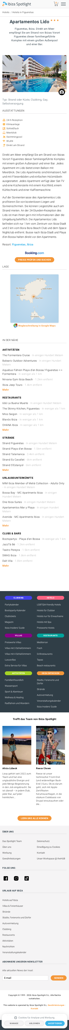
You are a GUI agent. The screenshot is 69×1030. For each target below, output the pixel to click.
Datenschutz (43, 841)
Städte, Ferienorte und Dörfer (48, 682)
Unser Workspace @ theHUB (51, 858)
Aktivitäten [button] (18, 673)
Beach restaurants (46, 665)
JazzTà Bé (18, 544)
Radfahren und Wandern (17, 703)
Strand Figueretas (29, 443)
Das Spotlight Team (12, 841)
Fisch (39, 648)
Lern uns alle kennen (34, 818)
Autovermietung (45, 695)
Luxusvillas (10, 659)
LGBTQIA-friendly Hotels (49, 604)
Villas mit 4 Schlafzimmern (18, 654)
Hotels (5, 12)
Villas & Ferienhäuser (12, 906)
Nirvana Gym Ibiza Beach (27, 379)
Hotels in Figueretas (23, 12)
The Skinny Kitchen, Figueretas (33, 408)
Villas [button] (18, 635)
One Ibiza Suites (28, 502)
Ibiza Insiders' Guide (15, 628)
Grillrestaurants (44, 654)
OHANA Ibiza (23, 425)
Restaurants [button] (50, 635)
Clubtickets (10, 616)
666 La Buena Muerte (31, 403)
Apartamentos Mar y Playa (30, 509)
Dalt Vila (17, 560)
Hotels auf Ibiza (10, 900)
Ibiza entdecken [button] (50, 673)
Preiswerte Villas (13, 642)
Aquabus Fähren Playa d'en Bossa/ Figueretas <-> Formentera (32, 372)
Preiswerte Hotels (45, 628)
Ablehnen (34, 1023)
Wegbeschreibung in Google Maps (37, 325)
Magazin (9, 622)
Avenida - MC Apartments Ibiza (33, 518)
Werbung (7, 852)
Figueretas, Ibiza (22, 244)
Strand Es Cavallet (22, 459)
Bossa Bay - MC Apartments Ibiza (29, 494)
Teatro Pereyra (21, 549)
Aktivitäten (7, 940)
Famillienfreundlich (14, 680)
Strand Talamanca (23, 454)
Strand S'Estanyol (21, 465)
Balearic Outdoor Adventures (31, 362)
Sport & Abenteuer (14, 691)
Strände (41, 689)
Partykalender (12, 604)
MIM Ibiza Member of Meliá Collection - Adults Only (33, 485)
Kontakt (41, 852)
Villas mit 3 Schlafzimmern (18, 648)
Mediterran (42, 642)
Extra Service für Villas (16, 665)
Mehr (5, 390)
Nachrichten (8, 946)
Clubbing (6, 929)
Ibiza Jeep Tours (22, 384)
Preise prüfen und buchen (34, 259)
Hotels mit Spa (44, 622)
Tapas (40, 659)
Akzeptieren (55, 1023)
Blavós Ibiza (22, 419)
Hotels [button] (50, 598)
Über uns (6, 847)
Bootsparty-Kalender (15, 610)
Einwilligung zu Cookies (48, 847)
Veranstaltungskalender (49, 701)
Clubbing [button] (18, 598)
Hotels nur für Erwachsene (50, 616)
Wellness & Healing (14, 697)
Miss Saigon (22, 414)
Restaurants (8, 935)
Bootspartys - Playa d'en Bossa (34, 538)
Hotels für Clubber (46, 610)
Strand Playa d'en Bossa (27, 448)
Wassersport (11, 686)
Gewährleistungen (11, 858)
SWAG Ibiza (19, 555)
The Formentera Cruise (32, 355)
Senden (58, 978)
